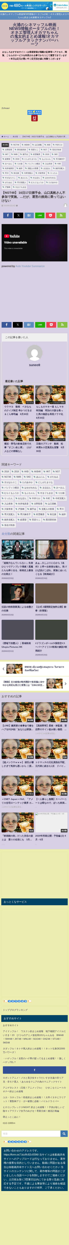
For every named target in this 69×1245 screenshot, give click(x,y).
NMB (15, 154)
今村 (59, 164)
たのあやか (53, 182)
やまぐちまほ (20, 187)
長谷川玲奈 (56, 150)
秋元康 (16, 173)
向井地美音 (9, 168)
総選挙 (7, 159)
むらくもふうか (37, 182)
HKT (7, 154)
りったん (53, 173)
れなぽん (36, 178)
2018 (17, 159)
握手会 (25, 154)
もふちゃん (46, 159)
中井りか (58, 145)
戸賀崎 (7, 187)
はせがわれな (50, 178)
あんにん (24, 178)
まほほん (46, 168)
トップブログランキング (15, 1010)
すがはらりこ (10, 178)
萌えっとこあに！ (12, 1117)
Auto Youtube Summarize (30, 266)
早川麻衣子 (60, 159)
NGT (45, 150)
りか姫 (19, 164)
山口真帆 (38, 145)
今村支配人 (28, 173)
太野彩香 (8, 150)
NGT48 (16, 145)
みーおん (8, 164)
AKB (48, 145)
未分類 (5, 145)
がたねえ (8, 182)
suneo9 (34, 365)
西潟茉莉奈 (21, 150)
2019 (47, 154)
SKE (56, 154)
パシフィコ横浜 (34, 164)
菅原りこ (34, 150)
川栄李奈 (41, 173)
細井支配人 (60, 168)
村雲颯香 (36, 154)
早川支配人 (21, 182)
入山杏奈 (48, 164)
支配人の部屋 (33, 168)
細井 (20, 168)
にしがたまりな (30, 159)
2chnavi (5, 108)
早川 (7, 173)
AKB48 (27, 145)
